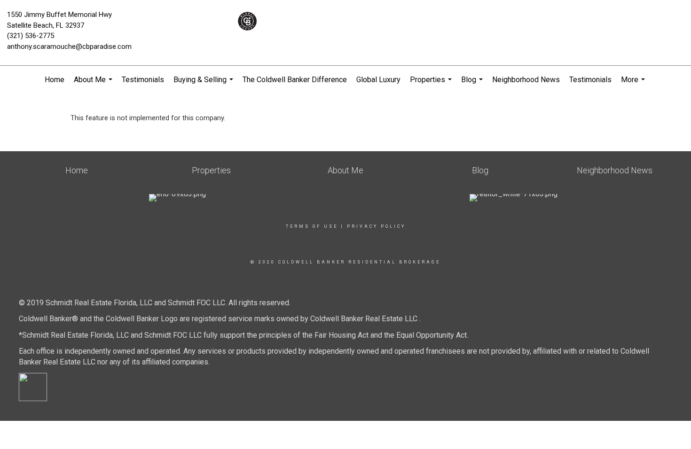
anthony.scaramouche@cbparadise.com (69, 46)
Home (54, 79)
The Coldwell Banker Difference (295, 79)
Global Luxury (378, 79)
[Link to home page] (345, 21)
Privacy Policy (376, 226)
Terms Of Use (312, 226)
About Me (94, 84)
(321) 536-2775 (30, 35)
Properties (432, 84)
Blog (473, 84)
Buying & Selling (204, 84)
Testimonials (143, 79)
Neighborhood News (526, 79)
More (634, 84)
